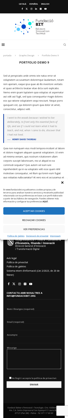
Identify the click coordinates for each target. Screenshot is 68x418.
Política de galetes (15, 235)
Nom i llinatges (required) (20, 309)
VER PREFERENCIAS (34, 229)
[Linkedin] (36, 8)
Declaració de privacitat (37, 235)
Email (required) (15, 322)
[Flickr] (41, 8)
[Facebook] (22, 8)
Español (33, 4)
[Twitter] (27, 8)
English (45, 4)
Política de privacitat (17, 262)
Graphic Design (26, 55)
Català (22, 4)
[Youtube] (45, 8)
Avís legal (12, 258)
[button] (63, 183)
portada (7, 55)
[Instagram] (31, 8)
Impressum (55, 235)
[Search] (64, 44)
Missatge (12, 348)
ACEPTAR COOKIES (34, 211)
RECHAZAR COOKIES (34, 220)
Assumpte (12, 335)
